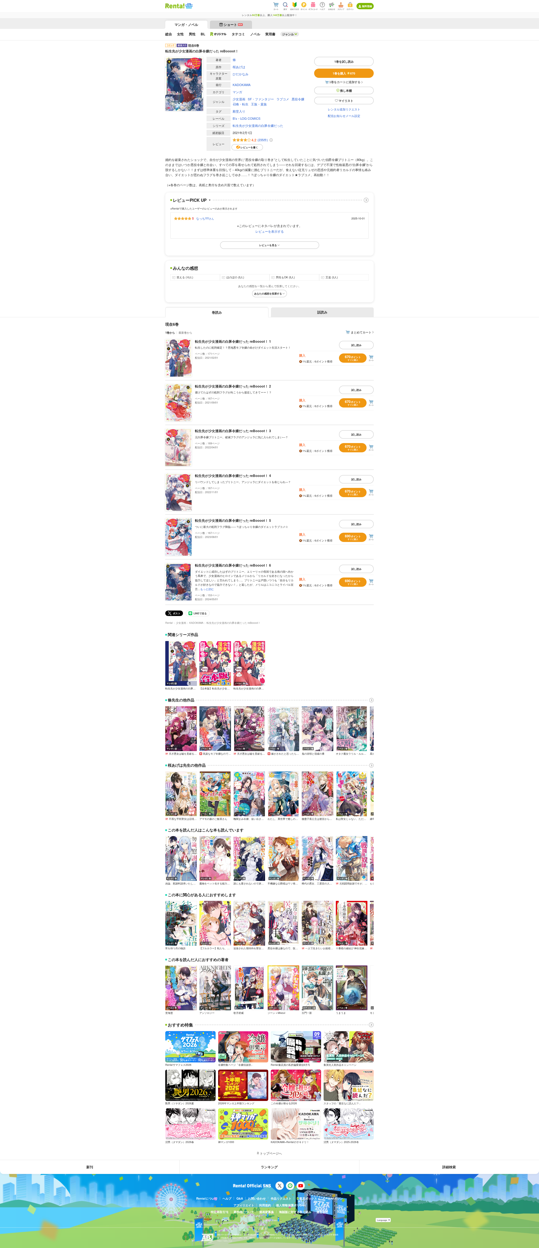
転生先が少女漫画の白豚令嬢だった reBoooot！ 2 (233, 386)
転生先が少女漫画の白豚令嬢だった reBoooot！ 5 (233, 520)
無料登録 (367, 6)
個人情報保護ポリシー (291, 1205)
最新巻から (185, 333)
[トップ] (174, 5)
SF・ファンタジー (261, 99)
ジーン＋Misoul (276, 1012)
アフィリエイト (243, 1205)
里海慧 (169, 1012)
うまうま (341, 1012)
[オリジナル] (218, 34)
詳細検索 (449, 1166)
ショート (233, 24)
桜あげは (239, 67)
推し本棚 (346, 90)
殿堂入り (239, 111)
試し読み (356, 345)
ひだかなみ (240, 74)
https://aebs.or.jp (224, 1240)
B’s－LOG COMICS (246, 118)
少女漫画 (239, 99)
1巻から (170, 333)
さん (205, 218)
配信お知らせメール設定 (344, 116)
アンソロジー (207, 1012)
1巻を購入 (344, 73)
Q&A (239, 1198)
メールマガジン (332, 1198)
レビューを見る (268, 245)
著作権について (243, 1212)
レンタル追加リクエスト (344, 109)
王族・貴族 (259, 104)
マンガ (237, 92)
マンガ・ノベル (186, 24)
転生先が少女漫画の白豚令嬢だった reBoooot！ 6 (233, 565)
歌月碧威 (238, 1012)
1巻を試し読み (344, 61)
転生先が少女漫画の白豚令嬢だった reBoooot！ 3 (233, 430)
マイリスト (346, 100)
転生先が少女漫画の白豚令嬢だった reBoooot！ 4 (233, 475)
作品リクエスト (281, 1198)
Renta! (169, 622)
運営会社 (322, 1212)
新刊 (89, 1166)
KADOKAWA (242, 84)
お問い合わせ (257, 1198)
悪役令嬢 (298, 99)
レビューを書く (249, 147)
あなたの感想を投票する (268, 293)
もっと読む (207, 589)
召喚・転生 (240, 104)
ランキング (269, 1166)
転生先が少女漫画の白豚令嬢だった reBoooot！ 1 (233, 341)
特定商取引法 (219, 1212)
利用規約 (265, 1205)
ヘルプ (227, 1198)
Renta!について (206, 1198)
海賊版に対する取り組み (295, 1212)
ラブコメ (282, 99)
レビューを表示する (269, 231)
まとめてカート (361, 332)
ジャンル (288, 34)
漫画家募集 (266, 1212)
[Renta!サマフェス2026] (188, 6)
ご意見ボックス (306, 1198)
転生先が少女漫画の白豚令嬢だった (258, 125)
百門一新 (307, 1012)
